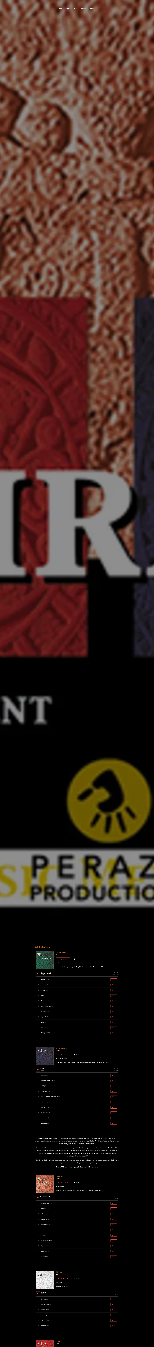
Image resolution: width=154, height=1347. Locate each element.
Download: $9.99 (63, 959)
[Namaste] (45, 1184)
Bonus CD (92, 8)
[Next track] (117, 972)
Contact (83, 8)
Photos (68, 8)
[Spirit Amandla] (45, 1056)
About (75, 8)
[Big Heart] (45, 1280)
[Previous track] (115, 972)
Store (60, 8)
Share (77, 959)
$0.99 (113, 979)
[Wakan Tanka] (45, 960)
